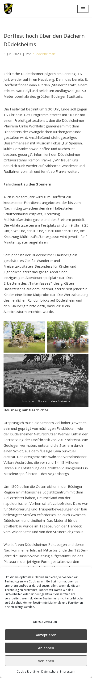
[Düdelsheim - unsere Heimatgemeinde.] (8, 8)
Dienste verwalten (45, 622)
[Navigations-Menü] (82, 9)
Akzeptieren (46, 634)
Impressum (67, 672)
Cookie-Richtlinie (28, 672)
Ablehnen (46, 647)
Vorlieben (46, 660)
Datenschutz (49, 672)
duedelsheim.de (44, 54)
